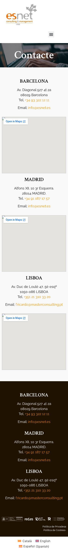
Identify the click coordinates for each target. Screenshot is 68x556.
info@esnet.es (39, 108)
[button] (51, 34)
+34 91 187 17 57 (37, 198)
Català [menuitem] (27, 541)
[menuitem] (24, 541)
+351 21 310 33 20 (37, 297)
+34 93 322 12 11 (37, 100)
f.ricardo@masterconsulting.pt (39, 305)
